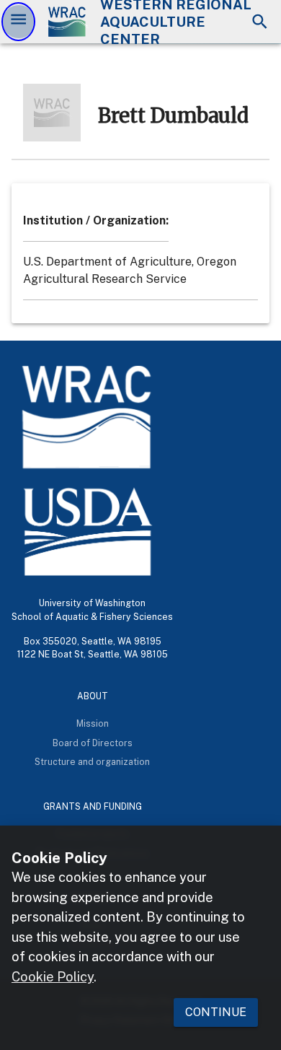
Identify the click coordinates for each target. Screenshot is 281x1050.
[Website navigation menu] (18, 22)
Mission (92, 723)
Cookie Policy (53, 976)
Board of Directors (93, 743)
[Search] (259, 21)
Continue (215, 1012)
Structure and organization (92, 761)
